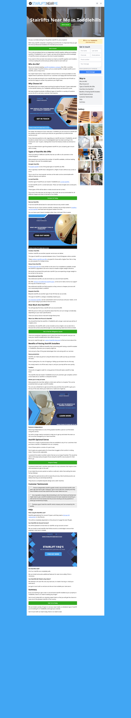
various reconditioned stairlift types (44, 282)
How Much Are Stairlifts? (86, 89)
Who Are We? (83, 81)
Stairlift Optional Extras (86, 94)
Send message (90, 72)
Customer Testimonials (86, 97)
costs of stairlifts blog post (52, 340)
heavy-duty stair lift (35, 266)
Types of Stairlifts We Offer (87, 86)
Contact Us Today (53, 198)
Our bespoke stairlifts (35, 300)
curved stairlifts (64, 182)
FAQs (80, 99)
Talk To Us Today (53, 603)
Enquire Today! (52, 462)
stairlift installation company (52, 67)
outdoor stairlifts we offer (39, 259)
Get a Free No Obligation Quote (52, 331)
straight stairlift (34, 167)
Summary (82, 102)
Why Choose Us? (84, 84)
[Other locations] (97, 3)
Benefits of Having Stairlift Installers (89, 91)
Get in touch (65, 24)
